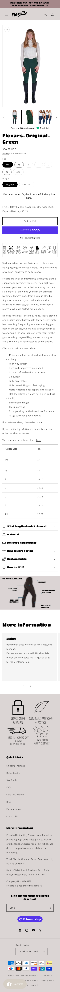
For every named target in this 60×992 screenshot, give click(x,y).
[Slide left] (3, 117)
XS (19, 164)
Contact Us (12, 816)
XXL (20, 172)
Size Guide (11, 780)
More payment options (30, 238)
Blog (8, 801)
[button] (6, 14)
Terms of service (30, 980)
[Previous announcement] (5, 4)
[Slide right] (56, 117)
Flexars (18, 975)
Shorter (26, 184)
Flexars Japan (13, 809)
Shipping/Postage (15, 765)
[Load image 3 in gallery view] (45, 117)
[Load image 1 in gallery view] (14, 117)
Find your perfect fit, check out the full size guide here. (29, 196)
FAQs (8, 787)
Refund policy (13, 772)
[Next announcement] (54, 4)
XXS (8, 164)
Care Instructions (15, 794)
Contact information (31, 985)
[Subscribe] (49, 908)
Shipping (5, 153)
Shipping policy (47, 980)
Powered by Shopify (29, 975)
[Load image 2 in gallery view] (30, 117)
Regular (10, 184)
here (38, 440)
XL (7, 171)
